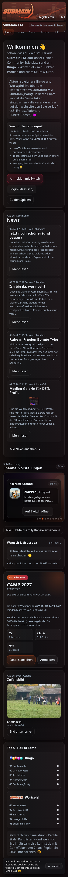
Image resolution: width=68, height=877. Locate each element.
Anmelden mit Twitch (25, 178)
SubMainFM (17, 766)
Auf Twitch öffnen (37, 511)
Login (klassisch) (21, 189)
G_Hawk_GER (18, 770)
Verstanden (54, 866)
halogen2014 (18, 779)
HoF (56, 32)
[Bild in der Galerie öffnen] (34, 701)
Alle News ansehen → (25, 449)
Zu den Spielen (20, 200)
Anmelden (47, 660)
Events (45, 32)
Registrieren (46, 17)
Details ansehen (21, 660)
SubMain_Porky (20, 784)
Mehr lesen (20, 269)
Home (8, 32)
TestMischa (17, 775)
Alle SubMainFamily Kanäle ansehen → (33, 530)
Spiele (32, 32)
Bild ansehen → (21, 731)
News (21, 32)
